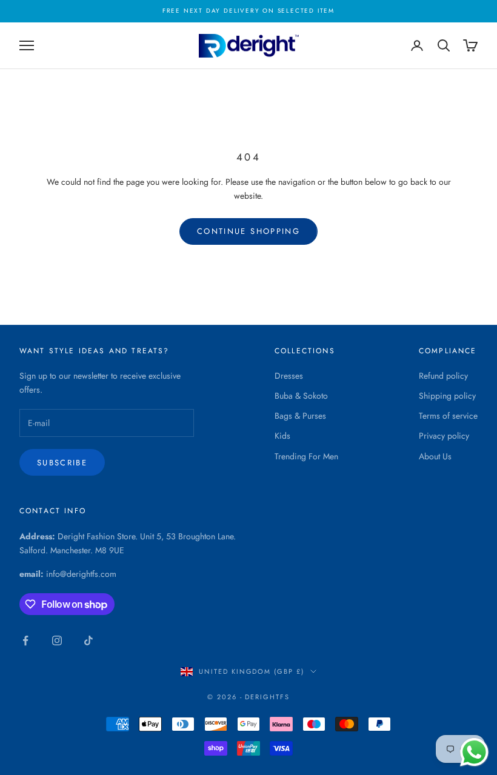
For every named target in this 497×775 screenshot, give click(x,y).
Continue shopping (248, 231)
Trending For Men (306, 456)
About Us (435, 456)
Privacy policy (444, 436)
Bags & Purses (300, 416)
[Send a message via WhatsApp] (474, 752)
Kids (282, 436)
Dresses (289, 376)
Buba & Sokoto (301, 396)
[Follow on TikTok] (88, 640)
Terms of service (448, 416)
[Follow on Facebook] (25, 640)
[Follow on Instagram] (57, 640)
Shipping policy (447, 396)
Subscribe (62, 462)
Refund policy (443, 376)
